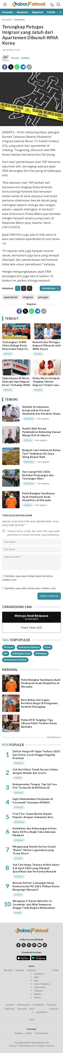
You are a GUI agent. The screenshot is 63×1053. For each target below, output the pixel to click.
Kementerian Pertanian (15, 659)
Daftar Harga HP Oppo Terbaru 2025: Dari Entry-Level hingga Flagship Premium (37, 755)
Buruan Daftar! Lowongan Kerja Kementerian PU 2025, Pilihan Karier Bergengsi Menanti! (36, 886)
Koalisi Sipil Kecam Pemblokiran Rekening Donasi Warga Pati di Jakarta (41, 432)
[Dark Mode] (52, 4)
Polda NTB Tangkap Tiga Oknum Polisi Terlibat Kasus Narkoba (39, 723)
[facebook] (18, 945)
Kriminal (20, 19)
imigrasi (28, 297)
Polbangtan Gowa (21, 653)
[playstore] (38, 959)
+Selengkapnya (53, 737)
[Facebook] (4, 67)
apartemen (11, 297)
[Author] (5, 58)
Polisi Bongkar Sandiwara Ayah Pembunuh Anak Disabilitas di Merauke (38, 497)
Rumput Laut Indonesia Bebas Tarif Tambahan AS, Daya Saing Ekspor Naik (41, 453)
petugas (43, 297)
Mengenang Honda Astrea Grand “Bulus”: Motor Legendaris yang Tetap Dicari (34, 850)
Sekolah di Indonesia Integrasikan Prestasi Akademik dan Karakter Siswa (41, 410)
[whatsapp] (29, 945)
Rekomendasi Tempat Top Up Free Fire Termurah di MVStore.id (35, 786)
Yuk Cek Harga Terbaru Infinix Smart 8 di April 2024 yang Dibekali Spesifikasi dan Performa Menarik (36, 868)
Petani (47, 647)
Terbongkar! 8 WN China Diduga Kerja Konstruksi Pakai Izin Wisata (15, 347)
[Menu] (4, 4)
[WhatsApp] (17, 67)
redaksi (25, 57)
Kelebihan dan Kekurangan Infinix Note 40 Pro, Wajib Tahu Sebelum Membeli (35, 832)
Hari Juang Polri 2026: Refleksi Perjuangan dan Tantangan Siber (38, 475)
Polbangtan (41, 653)
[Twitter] (10, 67)
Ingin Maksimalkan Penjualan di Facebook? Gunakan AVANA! (33, 800)
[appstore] (23, 959)
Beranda (6, 19)
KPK (6, 653)
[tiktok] (45, 945)
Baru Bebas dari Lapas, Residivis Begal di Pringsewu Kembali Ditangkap (39, 703)
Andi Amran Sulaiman (29, 647)
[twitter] (24, 945)
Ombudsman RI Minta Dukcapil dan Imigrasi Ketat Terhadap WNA (16, 382)
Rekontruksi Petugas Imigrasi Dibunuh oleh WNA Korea (47, 345)
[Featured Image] (31, 125)
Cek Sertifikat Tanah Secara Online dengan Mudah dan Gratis (35, 771)
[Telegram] (23, 67)
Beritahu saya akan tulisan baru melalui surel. (30, 588)
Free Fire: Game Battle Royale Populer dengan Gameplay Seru (33, 815)
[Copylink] (29, 67)
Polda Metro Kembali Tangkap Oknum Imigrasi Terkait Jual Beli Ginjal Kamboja (46, 383)
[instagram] (34, 945)
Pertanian (8, 647)
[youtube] (39, 945)
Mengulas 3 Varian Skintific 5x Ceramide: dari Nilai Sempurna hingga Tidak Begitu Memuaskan (34, 904)
